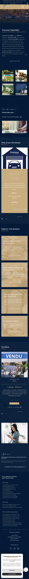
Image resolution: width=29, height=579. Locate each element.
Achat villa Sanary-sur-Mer (8, 481)
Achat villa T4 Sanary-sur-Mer (9, 515)
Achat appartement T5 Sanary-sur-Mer (11, 513)
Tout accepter (12, 574)
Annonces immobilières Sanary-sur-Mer (11, 499)
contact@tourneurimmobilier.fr (14, 532)
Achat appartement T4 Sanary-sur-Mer (11, 512)
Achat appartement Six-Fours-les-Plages (11, 488)
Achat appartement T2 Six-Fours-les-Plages (12, 518)
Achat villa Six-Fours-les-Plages (9, 490)
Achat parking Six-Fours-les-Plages (10, 491)
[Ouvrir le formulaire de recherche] (22, 6)
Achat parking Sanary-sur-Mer (9, 483)
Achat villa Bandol (6, 485)
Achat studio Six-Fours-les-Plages (10, 493)
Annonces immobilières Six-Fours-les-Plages (12, 502)
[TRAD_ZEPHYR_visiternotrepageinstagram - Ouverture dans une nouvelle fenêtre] (14, 543)
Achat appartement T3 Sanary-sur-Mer (11, 511)
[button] (2, 214)
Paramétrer (12, 570)
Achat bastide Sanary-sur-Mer (9, 484)
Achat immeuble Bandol (8, 487)
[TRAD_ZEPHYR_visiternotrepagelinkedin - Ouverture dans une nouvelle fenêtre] (18, 543)
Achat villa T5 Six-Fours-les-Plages (10, 521)
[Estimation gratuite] (26, 569)
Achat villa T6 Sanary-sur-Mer (9, 516)
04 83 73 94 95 (14, 530)
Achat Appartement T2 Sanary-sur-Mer (11, 509)
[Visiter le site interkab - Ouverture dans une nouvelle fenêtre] (13, 553)
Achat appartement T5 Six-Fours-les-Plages (12, 519)
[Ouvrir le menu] (27, 6)
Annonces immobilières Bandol (9, 501)
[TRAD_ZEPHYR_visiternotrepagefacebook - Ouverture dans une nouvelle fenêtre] (10, 543)
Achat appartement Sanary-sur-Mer (10, 480)
